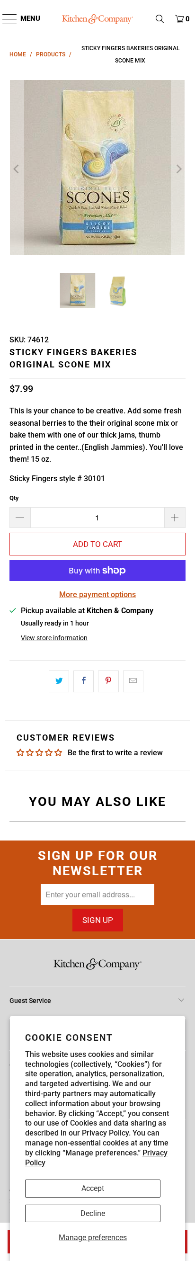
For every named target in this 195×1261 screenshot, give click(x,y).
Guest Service (30, 1000)
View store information (54, 638)
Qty (14, 497)
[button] (160, 18)
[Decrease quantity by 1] (19, 517)
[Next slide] (178, 169)
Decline (92, 1213)
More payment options (97, 594)
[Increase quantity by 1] (175, 517)
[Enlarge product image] (97, 169)
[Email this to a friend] (133, 681)
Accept (92, 1188)
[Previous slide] (16, 169)
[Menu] (5, 18)
